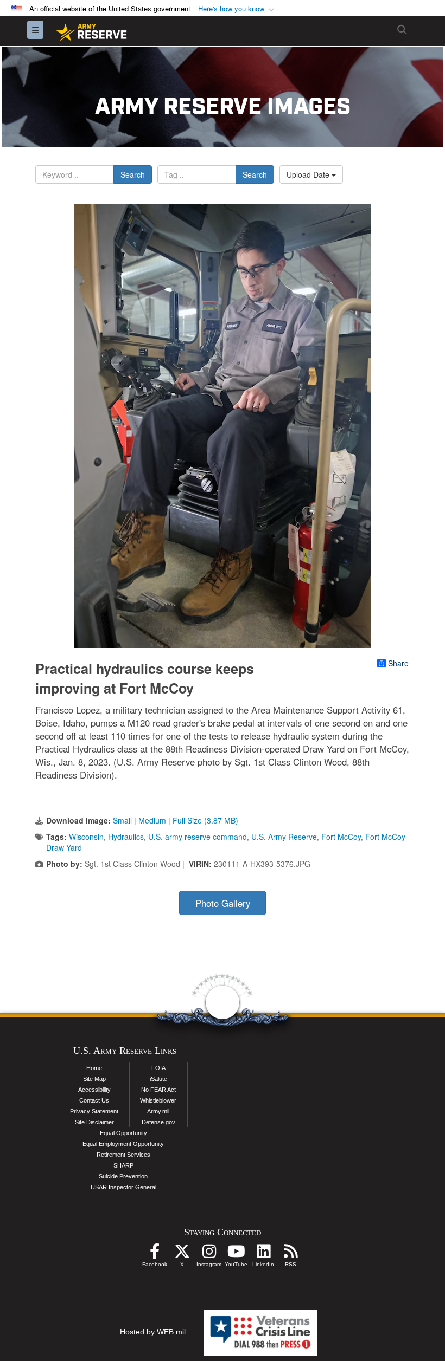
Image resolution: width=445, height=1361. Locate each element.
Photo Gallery (222, 903)
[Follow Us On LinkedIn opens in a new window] (263, 1254)
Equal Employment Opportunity (123, 1143)
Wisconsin (86, 836)
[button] (237, 9)
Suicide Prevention (123, 1176)
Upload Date (309, 174)
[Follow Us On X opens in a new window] (181, 1254)
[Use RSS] (290, 1254)
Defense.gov (158, 1122)
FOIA (158, 1068)
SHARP (123, 1165)
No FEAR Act (158, 1089)
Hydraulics (126, 836)
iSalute (158, 1078)
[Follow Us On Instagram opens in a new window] (209, 1254)
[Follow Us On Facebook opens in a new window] (154, 1254)
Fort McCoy (341, 836)
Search (132, 174)
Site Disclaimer (94, 1122)
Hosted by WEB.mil (153, 1331)
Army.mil (158, 1111)
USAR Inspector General (123, 1187)
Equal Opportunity (123, 1133)
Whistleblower (158, 1100)
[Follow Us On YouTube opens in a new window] (236, 1254)
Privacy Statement (94, 1111)
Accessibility (94, 1089)
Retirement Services (123, 1154)
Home (94, 1068)
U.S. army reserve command (197, 836)
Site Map (94, 1078)
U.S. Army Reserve (284, 836)
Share (398, 663)
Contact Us (94, 1100)
